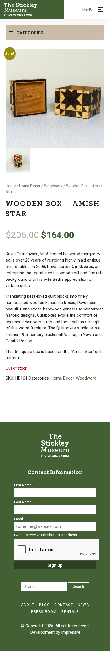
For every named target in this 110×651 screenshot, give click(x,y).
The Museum (20, 9)
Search (78, 587)
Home (11, 186)
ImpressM (70, 632)
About (28, 605)
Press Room (44, 612)
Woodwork (53, 186)
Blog (44, 605)
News (83, 605)
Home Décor (30, 186)
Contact (63, 605)
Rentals (70, 612)
